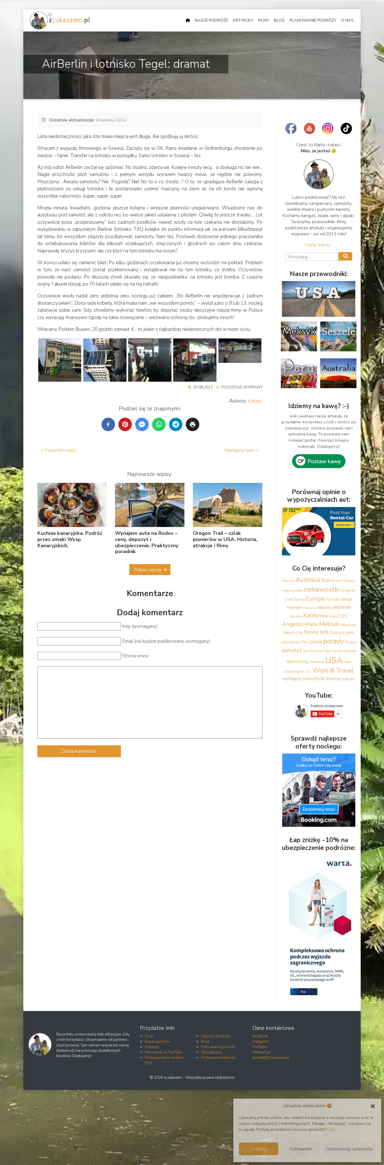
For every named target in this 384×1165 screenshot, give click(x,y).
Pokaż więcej (147, 570)
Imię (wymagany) (139, 626)
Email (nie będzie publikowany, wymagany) (166, 641)
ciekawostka (292, 590)
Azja (325, 580)
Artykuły (242, 20)
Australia (308, 580)
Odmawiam (301, 1149)
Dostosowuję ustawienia (349, 1149)
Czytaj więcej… (318, 245)
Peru (305, 642)
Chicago (349, 580)
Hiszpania (309, 608)
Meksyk (329, 624)
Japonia (324, 607)
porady (333, 641)
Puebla (350, 642)
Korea (333, 616)
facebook (260, 1036)
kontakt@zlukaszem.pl (270, 1057)
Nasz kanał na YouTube (163, 1052)
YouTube (259, 1046)
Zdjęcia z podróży (215, 1036)
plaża (316, 641)
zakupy (348, 679)
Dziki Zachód (295, 599)
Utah (347, 662)
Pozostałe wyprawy (242, 387)
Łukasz (255, 401)
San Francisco (313, 651)
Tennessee (317, 662)
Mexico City (293, 632)
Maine (311, 624)
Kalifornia (315, 615)
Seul (328, 651)
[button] (373, 1106)
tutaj (331, 1129)
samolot (291, 650)
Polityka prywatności (218, 1057)
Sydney (350, 650)
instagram (260, 1041)
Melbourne (347, 625)
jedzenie (341, 607)
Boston (336, 580)
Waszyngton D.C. (298, 671)
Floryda (332, 599)
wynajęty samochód (303, 678)
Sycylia (337, 651)
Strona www (135, 656)
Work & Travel (333, 670)
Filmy (263, 20)
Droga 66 (348, 590)
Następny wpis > (242, 450)
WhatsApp (261, 1052)
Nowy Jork (316, 632)
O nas (347, 20)
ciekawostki (322, 589)
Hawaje (294, 607)
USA (333, 660)
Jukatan (296, 616)
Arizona (288, 580)
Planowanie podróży (313, 20)
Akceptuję (258, 1149)
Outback (337, 632)
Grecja (346, 599)
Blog (279, 20)
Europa (315, 598)
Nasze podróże (211, 20)
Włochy (333, 679)
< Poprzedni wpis (58, 450)
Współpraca (211, 1052)
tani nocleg (297, 661)
